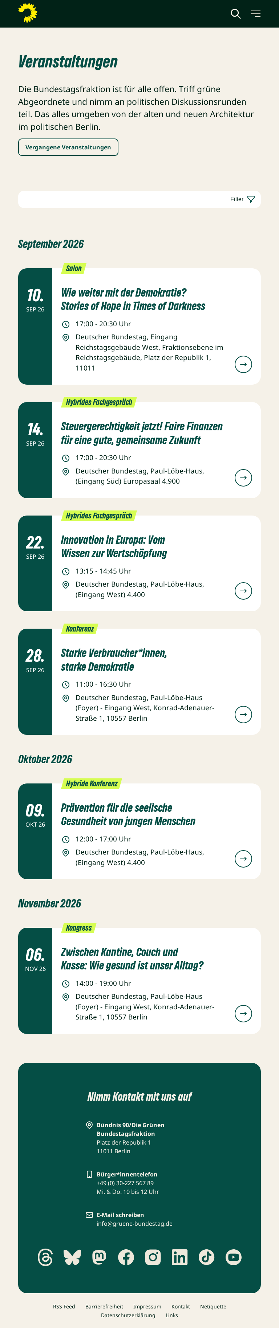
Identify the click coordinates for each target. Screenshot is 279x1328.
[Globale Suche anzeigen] (235, 14)
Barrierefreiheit (104, 1306)
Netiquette (213, 1306)
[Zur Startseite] (45, 13)
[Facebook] (126, 1257)
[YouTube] (234, 1257)
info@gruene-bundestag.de (135, 1224)
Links (172, 1315)
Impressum (147, 1306)
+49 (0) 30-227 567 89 (125, 1183)
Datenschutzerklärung (128, 1315)
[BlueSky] (72, 1257)
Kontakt (180, 1306)
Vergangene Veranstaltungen (68, 147)
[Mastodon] (99, 1257)
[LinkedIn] (180, 1257)
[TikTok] (207, 1257)
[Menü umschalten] (255, 14)
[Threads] (45, 1257)
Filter (236, 199)
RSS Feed (64, 1306)
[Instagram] (153, 1257)
